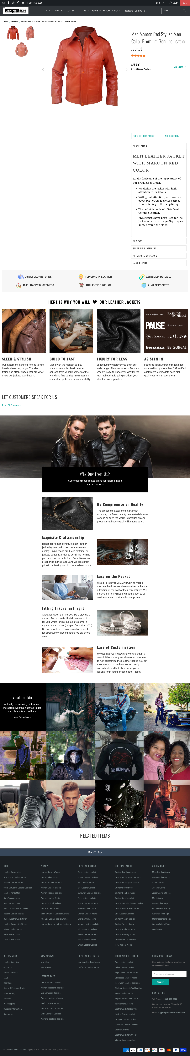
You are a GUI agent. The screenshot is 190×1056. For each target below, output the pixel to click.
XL (162, 82)
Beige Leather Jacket (87, 940)
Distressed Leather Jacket (126, 978)
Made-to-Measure (155, 90)
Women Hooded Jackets (51, 893)
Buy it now (173, 126)
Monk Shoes (157, 898)
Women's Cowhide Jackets (52, 1008)
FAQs (5, 978)
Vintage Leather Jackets (125, 1040)
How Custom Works (123, 945)
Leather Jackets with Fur (125, 1035)
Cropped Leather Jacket (125, 1019)
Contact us (8, 1014)
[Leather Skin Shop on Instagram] (13, 2)
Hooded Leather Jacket (13, 914)
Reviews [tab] (137, 241)
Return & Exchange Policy (14, 988)
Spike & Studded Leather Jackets (17, 888)
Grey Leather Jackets (87, 919)
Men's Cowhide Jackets (51, 1003)
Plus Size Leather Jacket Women (55, 919)
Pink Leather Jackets (87, 898)
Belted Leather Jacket (124, 967)
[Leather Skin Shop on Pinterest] (18, 2)
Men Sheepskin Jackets (51, 982)
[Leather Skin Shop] (16, 10)
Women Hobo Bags (160, 914)
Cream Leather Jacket (87, 945)
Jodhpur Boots (158, 888)
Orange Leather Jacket (88, 914)
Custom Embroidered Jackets (127, 877)
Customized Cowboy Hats (126, 940)
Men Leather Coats (11, 903)
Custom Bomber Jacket (125, 893)
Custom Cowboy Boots (125, 934)
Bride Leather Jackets (124, 914)
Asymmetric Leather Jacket (127, 972)
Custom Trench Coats (124, 924)
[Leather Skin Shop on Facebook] (8, 2)
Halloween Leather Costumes (127, 983)
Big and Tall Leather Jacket (126, 998)
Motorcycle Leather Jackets (15, 877)
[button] (49, 10)
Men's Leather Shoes (161, 872)
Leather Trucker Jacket (125, 1014)
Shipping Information (12, 1009)
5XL (141, 90)
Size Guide (179, 66)
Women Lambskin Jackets (52, 998)
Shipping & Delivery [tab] (145, 248)
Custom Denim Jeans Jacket (127, 908)
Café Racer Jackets (11, 898)
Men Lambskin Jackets (51, 993)
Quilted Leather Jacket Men (15, 919)
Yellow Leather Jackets (88, 934)
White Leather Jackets (87, 929)
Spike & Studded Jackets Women (55, 914)
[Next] (126, 69)
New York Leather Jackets (89, 962)
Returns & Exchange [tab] (145, 255)
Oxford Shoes (158, 882)
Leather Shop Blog (11, 962)
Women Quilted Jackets (51, 903)
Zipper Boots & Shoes (161, 893)
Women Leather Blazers (51, 888)
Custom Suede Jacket (124, 898)
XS (134, 82)
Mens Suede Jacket (11, 934)
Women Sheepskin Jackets (52, 988)
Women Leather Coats (50, 898)
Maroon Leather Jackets (88, 924)
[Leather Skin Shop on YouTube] (22, 2)
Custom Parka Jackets (125, 929)
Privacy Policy (9, 993)
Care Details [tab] (140, 262)
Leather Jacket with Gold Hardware (56, 924)
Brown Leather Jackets (88, 877)
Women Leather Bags (161, 908)
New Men (45, 962)
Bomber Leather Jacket (13, 882)
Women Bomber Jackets (51, 882)
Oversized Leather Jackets (126, 1024)
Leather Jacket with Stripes (15, 924)
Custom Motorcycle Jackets (127, 882)
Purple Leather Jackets (88, 903)
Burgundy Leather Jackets (89, 893)
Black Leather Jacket (87, 872)
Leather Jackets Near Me (126, 1009)
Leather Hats (157, 929)
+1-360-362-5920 (34, 2)
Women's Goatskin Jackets (52, 1019)
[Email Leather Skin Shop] (3, 2)
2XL (169, 82)
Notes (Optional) (139, 99)
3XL (176, 82)
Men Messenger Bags (161, 919)
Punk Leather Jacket (124, 962)
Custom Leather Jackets (125, 872)
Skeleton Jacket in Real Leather (128, 988)
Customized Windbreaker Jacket (129, 903)
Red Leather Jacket (86, 882)
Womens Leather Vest (50, 908)
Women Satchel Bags (161, 924)
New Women (46, 967)
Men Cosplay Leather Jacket (15, 908)
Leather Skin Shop (18, 1049)
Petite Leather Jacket (124, 993)
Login (175, 2)
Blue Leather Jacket (86, 888)
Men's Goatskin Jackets (51, 1014)
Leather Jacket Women (51, 872)
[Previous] (43, 69)
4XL (134, 90)
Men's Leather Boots (161, 877)
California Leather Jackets (89, 967)
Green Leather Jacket (87, 908)
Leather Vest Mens (11, 940)
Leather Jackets (122, 1030)
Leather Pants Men (11, 893)
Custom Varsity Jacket (125, 919)
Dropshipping (9, 1004)
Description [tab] (140, 146)
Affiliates (7, 998)
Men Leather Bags (160, 903)
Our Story (7, 967)
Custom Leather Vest (124, 888)
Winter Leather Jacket (12, 929)
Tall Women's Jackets (124, 1004)
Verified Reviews (10, 972)
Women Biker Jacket (49, 877)
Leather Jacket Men (12, 872)
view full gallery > (22, 717)
